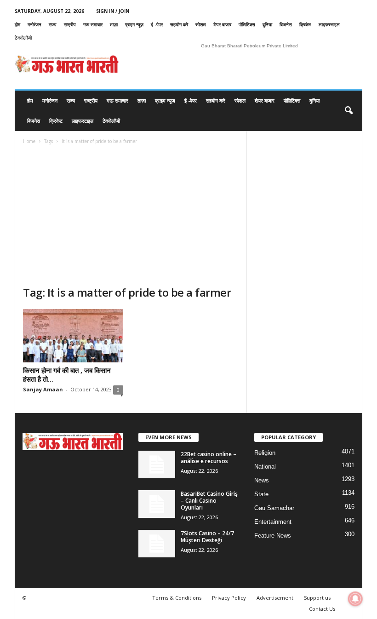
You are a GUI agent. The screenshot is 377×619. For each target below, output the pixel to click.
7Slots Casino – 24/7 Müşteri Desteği (207, 536)
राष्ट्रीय (70, 24)
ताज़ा (114, 24)
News (261, 480)
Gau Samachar (274, 507)
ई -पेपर (157, 24)
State (261, 494)
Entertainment (272, 521)
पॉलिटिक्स (247, 24)
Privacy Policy (229, 597)
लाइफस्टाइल (329, 24)
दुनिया (267, 24)
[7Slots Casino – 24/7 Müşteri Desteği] (156, 543)
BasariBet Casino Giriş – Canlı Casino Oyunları (209, 500)
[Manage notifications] (355, 598)
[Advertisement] (131, 216)
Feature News (272, 535)
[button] (348, 111)
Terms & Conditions (176, 597)
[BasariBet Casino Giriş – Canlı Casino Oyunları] (156, 504)
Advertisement (275, 597)
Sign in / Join (112, 11)
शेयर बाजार (222, 24)
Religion (264, 452)
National (265, 466)
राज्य (53, 24)
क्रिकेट (305, 24)
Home (29, 141)
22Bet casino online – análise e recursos (208, 457)
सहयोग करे (179, 24)
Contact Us (322, 608)
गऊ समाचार (93, 24)
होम (17, 24)
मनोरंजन (34, 24)
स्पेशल (200, 24)
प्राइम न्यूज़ (134, 24)
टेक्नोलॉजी (23, 37)
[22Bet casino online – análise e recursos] (156, 464)
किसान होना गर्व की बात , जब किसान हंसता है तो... (67, 375)
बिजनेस (286, 24)
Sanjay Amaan (43, 389)
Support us (317, 597)
